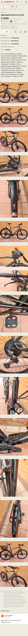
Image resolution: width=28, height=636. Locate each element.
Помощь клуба (23, 602)
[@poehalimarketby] (12, 6)
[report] (25, 31)
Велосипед (3, 12)
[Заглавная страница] (9, 1)
